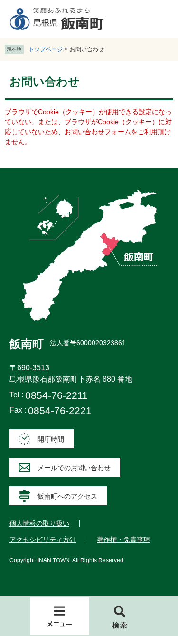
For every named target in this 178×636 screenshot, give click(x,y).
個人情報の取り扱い (39, 523)
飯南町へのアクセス (67, 496)
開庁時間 (50, 439)
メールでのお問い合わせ (74, 468)
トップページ (45, 49)
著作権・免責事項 (123, 539)
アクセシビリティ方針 (42, 539)
